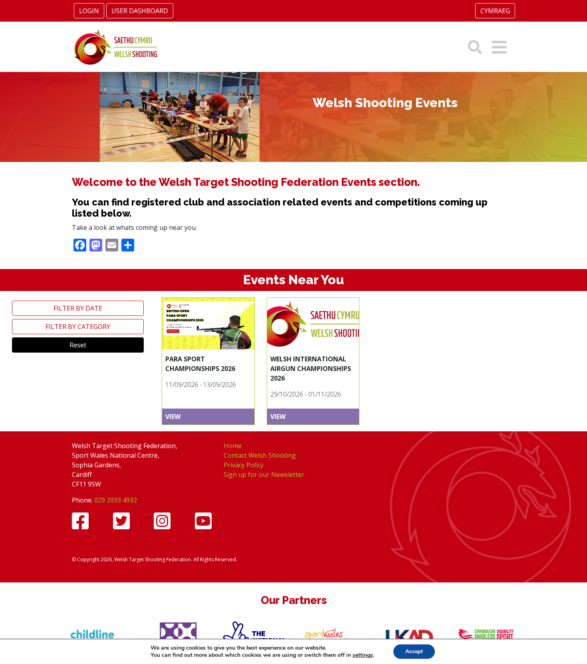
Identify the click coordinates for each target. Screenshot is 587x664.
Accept (414, 651)
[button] (499, 47)
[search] (475, 47)
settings (363, 655)
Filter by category (78, 326)
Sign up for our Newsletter (264, 474)
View (172, 416)
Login (89, 10)
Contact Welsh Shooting (260, 455)
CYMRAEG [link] (495, 10)
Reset (77, 345)
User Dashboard (139, 10)
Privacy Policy (244, 465)
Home (233, 445)
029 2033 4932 (115, 500)
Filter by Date (78, 308)
